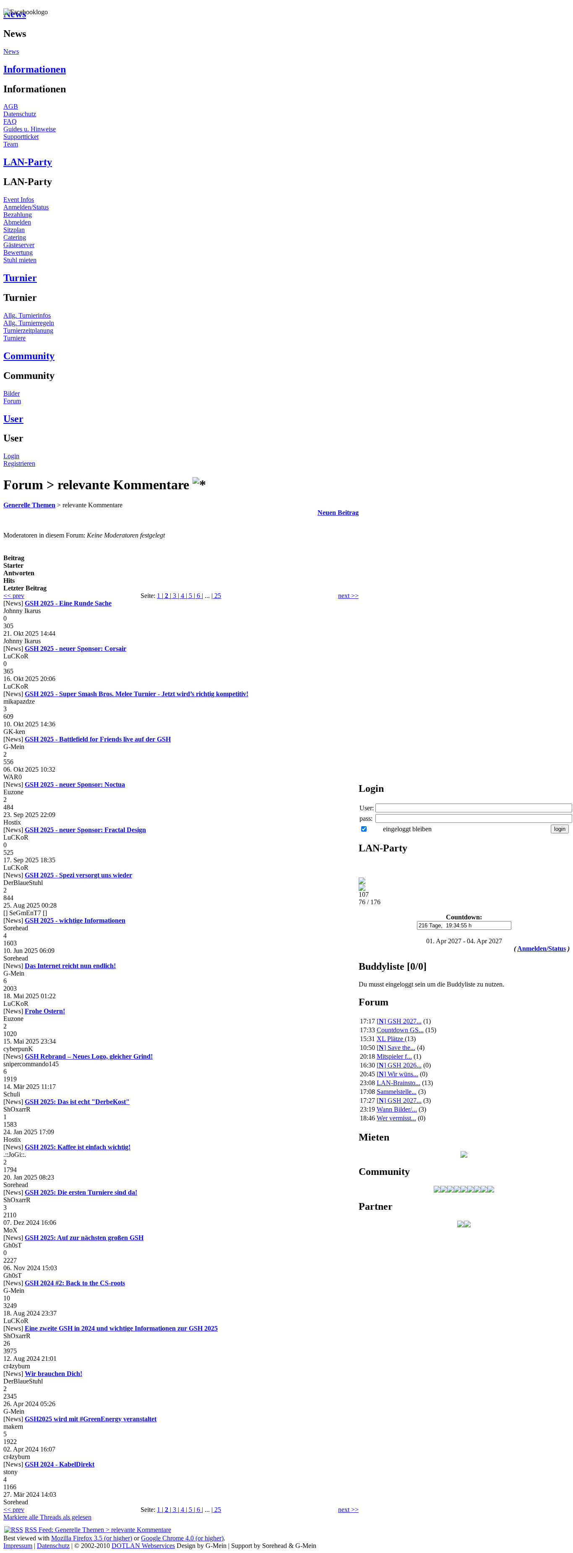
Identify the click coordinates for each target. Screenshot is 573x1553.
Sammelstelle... (397, 1091)
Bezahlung (17, 214)
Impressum (17, 1545)
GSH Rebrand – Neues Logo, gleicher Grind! (89, 1056)
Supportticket (21, 136)
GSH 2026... (399, 1065)
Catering (14, 237)
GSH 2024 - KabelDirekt (59, 1464)
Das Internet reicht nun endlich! (70, 965)
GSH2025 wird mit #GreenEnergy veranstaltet (90, 1418)
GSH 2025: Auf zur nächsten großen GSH (84, 1237)
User (13, 418)
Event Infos (18, 199)
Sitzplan (14, 229)
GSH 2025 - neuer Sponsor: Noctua (75, 784)
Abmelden (17, 222)
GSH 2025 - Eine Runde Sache (68, 603)
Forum (12, 401)
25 (217, 595)
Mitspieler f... (394, 1056)
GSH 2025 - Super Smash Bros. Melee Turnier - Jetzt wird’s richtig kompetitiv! (136, 693)
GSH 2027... (399, 1021)
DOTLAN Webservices (143, 1545)
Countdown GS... (400, 1030)
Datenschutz (19, 113)
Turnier (20, 277)
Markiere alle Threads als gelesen (47, 1517)
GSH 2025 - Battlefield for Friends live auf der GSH (98, 739)
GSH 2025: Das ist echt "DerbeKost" (77, 1101)
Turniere (14, 338)
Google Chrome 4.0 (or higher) (182, 1538)
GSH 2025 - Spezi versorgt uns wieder (78, 875)
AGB (10, 106)
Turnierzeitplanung (28, 330)
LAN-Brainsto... (398, 1082)
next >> (348, 595)
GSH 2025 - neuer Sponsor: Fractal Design (85, 829)
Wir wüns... (397, 1074)
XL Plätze (391, 1038)
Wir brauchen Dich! (53, 1373)
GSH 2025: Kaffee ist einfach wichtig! (77, 1147)
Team (10, 144)
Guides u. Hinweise (29, 129)
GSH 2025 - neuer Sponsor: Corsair (75, 648)
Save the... (396, 1047)
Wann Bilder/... (397, 1109)
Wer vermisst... (396, 1118)
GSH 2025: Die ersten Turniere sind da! (81, 1192)
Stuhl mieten (19, 260)
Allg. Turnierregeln (28, 322)
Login (11, 455)
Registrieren (19, 463)
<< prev (13, 595)
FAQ (10, 121)
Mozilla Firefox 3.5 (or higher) (91, 1538)
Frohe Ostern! (45, 1011)
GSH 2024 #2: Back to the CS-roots (75, 1283)
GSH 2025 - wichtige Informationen (75, 920)
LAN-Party (27, 162)
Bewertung (18, 252)
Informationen (34, 69)
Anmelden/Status (26, 207)
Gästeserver (18, 244)
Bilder (11, 393)
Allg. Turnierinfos (27, 315)
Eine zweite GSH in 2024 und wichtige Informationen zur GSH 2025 (121, 1328)
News (11, 51)
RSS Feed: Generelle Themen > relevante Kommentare (98, 1529)
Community (29, 355)
